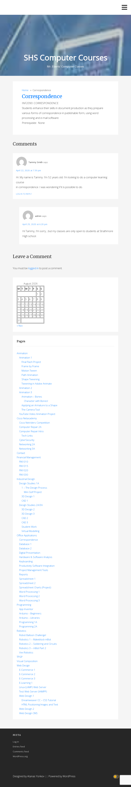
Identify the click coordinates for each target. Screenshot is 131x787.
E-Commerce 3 (27, 678)
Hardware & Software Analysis (35, 557)
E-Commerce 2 (27, 674)
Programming (24, 604)
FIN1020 (23, 470)
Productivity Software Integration (37, 565)
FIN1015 (23, 466)
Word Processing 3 (29, 600)
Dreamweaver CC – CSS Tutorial (39, 700)
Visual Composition (27, 661)
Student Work (29, 526)
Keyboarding (26, 561)
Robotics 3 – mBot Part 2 (32, 648)
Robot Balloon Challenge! (32, 635)
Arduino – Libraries (29, 617)
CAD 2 (25, 518)
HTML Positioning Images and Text (40, 704)
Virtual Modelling (30, 531)
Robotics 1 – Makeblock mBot (35, 639)
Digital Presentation (29, 552)
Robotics (21, 630)
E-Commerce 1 (27, 669)
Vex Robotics (26, 652)
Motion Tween (29, 370)
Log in (16, 741)
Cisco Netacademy (27, 418)
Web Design (23, 665)
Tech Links (27, 435)
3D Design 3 (28, 513)
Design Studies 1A (29, 483)
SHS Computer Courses (65, 57)
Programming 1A (28, 622)
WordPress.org (20, 756)
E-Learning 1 (26, 682)
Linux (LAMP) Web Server (32, 687)
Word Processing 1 (29, 591)
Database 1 (25, 544)
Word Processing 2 (29, 596)
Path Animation (30, 374)
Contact (21, 453)
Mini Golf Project (33, 492)
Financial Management (29, 457)
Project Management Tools (33, 570)
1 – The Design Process (34, 487)
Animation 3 (25, 392)
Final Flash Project (31, 361)
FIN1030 (23, 474)
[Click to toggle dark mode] (116, 776)
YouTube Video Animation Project (37, 414)
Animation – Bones (32, 396)
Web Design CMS (28, 713)
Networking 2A (27, 444)
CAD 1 (25, 500)
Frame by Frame (30, 366)
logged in (33, 268)
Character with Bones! (36, 400)
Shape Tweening (30, 379)
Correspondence (42, 96)
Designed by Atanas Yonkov (29, 776)
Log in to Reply (24, 194)
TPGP (20, 656)
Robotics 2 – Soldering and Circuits (38, 643)
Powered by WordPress (61, 776)
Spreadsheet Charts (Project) (35, 587)
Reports (23, 574)
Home (25, 90)
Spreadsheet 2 (27, 583)
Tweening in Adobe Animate (37, 383)
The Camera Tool (31, 409)
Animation (22, 353)
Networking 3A (27, 448)
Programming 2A (28, 626)
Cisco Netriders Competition (34, 422)
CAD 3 (25, 522)
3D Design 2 (28, 509)
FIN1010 (23, 461)
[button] (124, 7)
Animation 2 (25, 387)
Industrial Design (26, 479)
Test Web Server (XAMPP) (33, 691)
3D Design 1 (28, 496)
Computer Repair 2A (30, 427)
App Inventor (26, 609)
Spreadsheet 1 (27, 578)
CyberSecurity (26, 440)
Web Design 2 (26, 708)
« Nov (20, 325)
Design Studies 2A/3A (31, 505)
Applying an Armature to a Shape (39, 405)
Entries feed (19, 746)
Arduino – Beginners (30, 613)
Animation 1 (25, 357)
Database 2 (25, 548)
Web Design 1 (26, 695)
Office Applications (27, 535)
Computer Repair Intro (31, 431)
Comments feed (21, 751)
